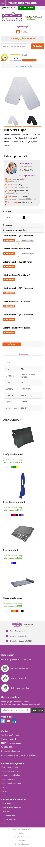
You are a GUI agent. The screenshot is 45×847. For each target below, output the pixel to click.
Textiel (5, 791)
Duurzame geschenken (11, 775)
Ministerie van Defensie (11, 807)
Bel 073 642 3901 (29, 39)
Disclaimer (22, 840)
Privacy (21, 833)
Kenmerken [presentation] (23, 354)
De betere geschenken (11, 771)
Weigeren (39, 8)
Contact (5, 823)
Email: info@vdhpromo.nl (10, 751)
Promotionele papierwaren (12, 783)
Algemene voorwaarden (21, 829)
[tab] (23, 353)
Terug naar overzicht (24, 66)
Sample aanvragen (9, 819)
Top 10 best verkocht (10, 767)
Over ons (6, 811)
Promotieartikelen (9, 779)
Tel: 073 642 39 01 (7, 747)
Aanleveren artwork (10, 815)
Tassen (5, 787)
